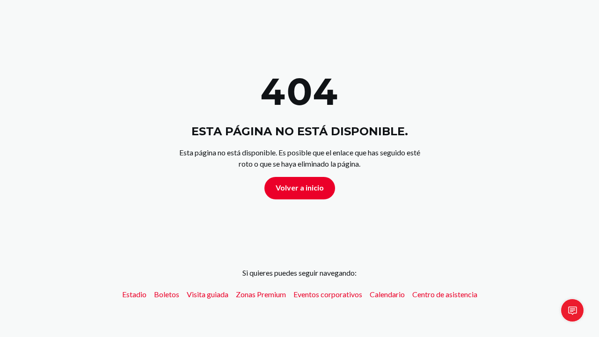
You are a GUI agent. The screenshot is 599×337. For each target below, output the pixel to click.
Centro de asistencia (444, 294)
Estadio (134, 294)
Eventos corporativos (327, 294)
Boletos (166, 294)
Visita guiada (207, 294)
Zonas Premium (261, 294)
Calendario (387, 294)
